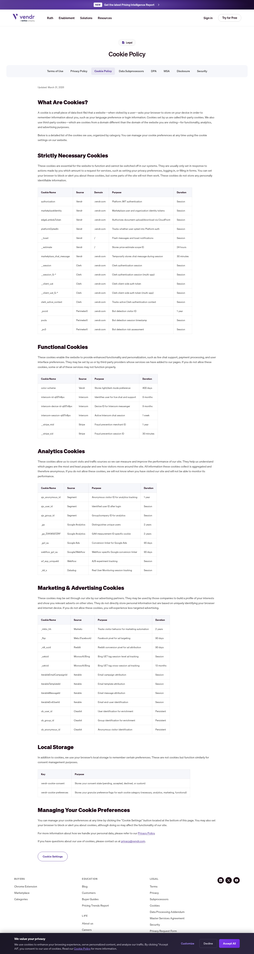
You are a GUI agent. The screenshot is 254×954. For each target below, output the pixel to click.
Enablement (67, 17)
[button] (86, 18)
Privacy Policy (78, 71)
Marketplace (22, 893)
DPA (154, 71)
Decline (208, 943)
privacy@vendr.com (133, 841)
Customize (187, 943)
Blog (85, 886)
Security (202, 71)
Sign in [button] (208, 17)
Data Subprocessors (131, 71)
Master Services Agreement (167, 918)
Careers (87, 930)
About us (87, 923)
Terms (154, 886)
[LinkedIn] (220, 880)
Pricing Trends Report (95, 906)
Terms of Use (55, 71)
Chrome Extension (25, 886)
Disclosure (183, 71)
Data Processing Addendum (167, 912)
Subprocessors (159, 899)
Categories (21, 899)
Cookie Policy (103, 71)
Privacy (154, 893)
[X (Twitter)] (228, 880)
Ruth (50, 17)
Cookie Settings (53, 856)
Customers (89, 893)
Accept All (229, 943)
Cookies (155, 906)
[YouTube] (236, 880)
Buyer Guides (90, 899)
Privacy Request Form (163, 931)
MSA (167, 71)
